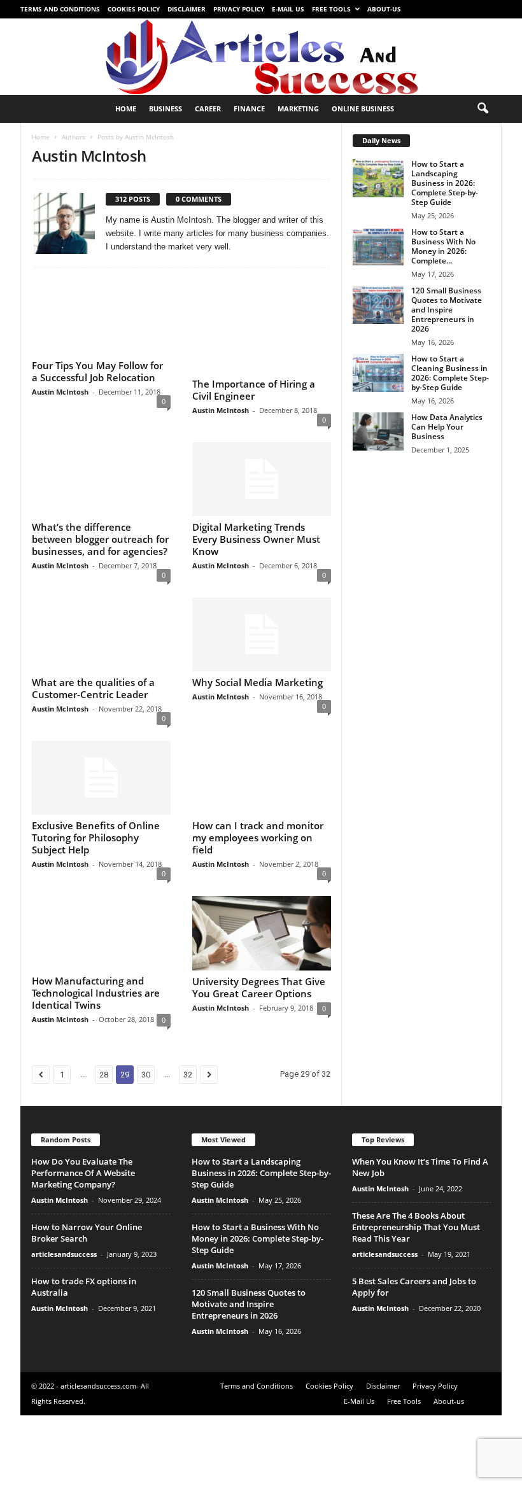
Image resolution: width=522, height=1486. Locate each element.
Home (125, 108)
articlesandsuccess (64, 1305)
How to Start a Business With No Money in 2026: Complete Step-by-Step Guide (257, 1290)
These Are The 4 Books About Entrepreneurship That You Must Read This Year (416, 1278)
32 (187, 1126)
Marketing (298, 108)
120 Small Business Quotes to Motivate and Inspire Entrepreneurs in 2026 (446, 309)
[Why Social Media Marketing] (261, 653)
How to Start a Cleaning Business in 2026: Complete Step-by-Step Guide (450, 373)
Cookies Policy (134, 8)
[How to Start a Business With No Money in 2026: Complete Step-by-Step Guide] (378, 246)
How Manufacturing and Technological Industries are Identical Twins (96, 1044)
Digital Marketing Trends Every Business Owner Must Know (256, 539)
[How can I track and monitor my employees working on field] (261, 822)
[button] (483, 109)
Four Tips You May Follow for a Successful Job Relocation (97, 389)
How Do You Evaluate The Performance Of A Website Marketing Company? (83, 1224)
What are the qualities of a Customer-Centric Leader (93, 725)
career (208, 108)
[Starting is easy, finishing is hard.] (261, 56)
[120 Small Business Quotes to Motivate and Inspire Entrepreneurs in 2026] (378, 305)
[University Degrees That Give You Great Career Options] (261, 984)
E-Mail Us (288, 8)
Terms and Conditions (60, 8)
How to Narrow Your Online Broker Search (86, 1284)
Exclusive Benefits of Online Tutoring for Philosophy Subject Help (96, 875)
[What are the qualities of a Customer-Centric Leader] (101, 663)
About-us (384, 8)
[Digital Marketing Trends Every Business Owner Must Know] (261, 479)
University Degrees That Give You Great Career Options (258, 1039)
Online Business (363, 108)
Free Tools (331, 8)
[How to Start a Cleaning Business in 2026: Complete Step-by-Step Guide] (378, 373)
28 (103, 1126)
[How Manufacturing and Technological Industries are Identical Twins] (101, 984)
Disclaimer (186, 8)
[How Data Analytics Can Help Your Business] (378, 431)
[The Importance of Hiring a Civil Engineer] (261, 327)
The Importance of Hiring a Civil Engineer (253, 389)
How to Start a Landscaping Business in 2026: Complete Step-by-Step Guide (444, 182)
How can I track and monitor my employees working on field (257, 889)
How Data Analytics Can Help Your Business (447, 427)
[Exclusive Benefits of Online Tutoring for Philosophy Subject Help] (101, 815)
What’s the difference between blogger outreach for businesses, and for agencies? (100, 558)
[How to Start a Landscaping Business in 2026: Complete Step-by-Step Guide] (378, 178)
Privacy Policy (238, 8)
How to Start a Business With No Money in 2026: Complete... (443, 246)
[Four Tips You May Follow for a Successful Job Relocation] (101, 327)
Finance (249, 108)
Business (165, 108)
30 (145, 1126)
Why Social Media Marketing (257, 701)
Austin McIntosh (60, 410)
